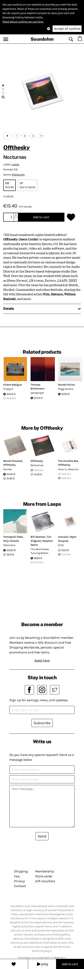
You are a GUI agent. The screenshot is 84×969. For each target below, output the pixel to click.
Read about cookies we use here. (23, 21)
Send (42, 836)
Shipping (21, 871)
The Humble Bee (68, 460)
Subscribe (42, 723)
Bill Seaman (38, 536)
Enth (61, 545)
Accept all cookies (67, 29)
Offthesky (16, 147)
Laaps (15, 164)
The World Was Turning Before (40, 551)
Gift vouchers (45, 881)
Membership (44, 871)
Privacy (19, 881)
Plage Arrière (65, 388)
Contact (20, 886)
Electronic (18, 174)
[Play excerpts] (7, 136)
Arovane (63, 536)
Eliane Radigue (12, 384)
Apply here (42, 660)
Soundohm (42, 39)
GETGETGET (37, 393)
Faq (16, 876)
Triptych (8, 388)
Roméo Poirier (66, 384)
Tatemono (9, 545)
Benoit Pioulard (12, 460)
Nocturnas (37, 465)
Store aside (43, 876)
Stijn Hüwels (11, 540)
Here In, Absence (68, 469)
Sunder (7, 469)
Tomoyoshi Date (13, 536)
